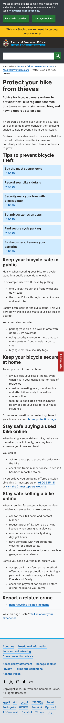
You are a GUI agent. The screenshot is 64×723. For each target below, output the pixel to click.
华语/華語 (37, 702)
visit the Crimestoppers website (26, 486)
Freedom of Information (32, 646)
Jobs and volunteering (17, 651)
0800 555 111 (46, 482)
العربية (6, 702)
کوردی (24, 702)
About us (8, 646)
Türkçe (39, 712)
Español (27, 712)
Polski (50, 702)
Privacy (7, 668)
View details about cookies (24, 10)
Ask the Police (12, 673)
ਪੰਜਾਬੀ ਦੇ (23, 707)
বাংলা (15, 702)
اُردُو (50, 712)
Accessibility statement (17, 663)
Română (37, 707)
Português (9, 707)
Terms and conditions (29, 668)
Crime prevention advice (18, 656)
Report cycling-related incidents (29, 604)
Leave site (61, 363)
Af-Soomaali (10, 712)
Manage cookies (43, 18)
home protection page (42, 419)
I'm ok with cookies (16, 18)
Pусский (50, 707)
